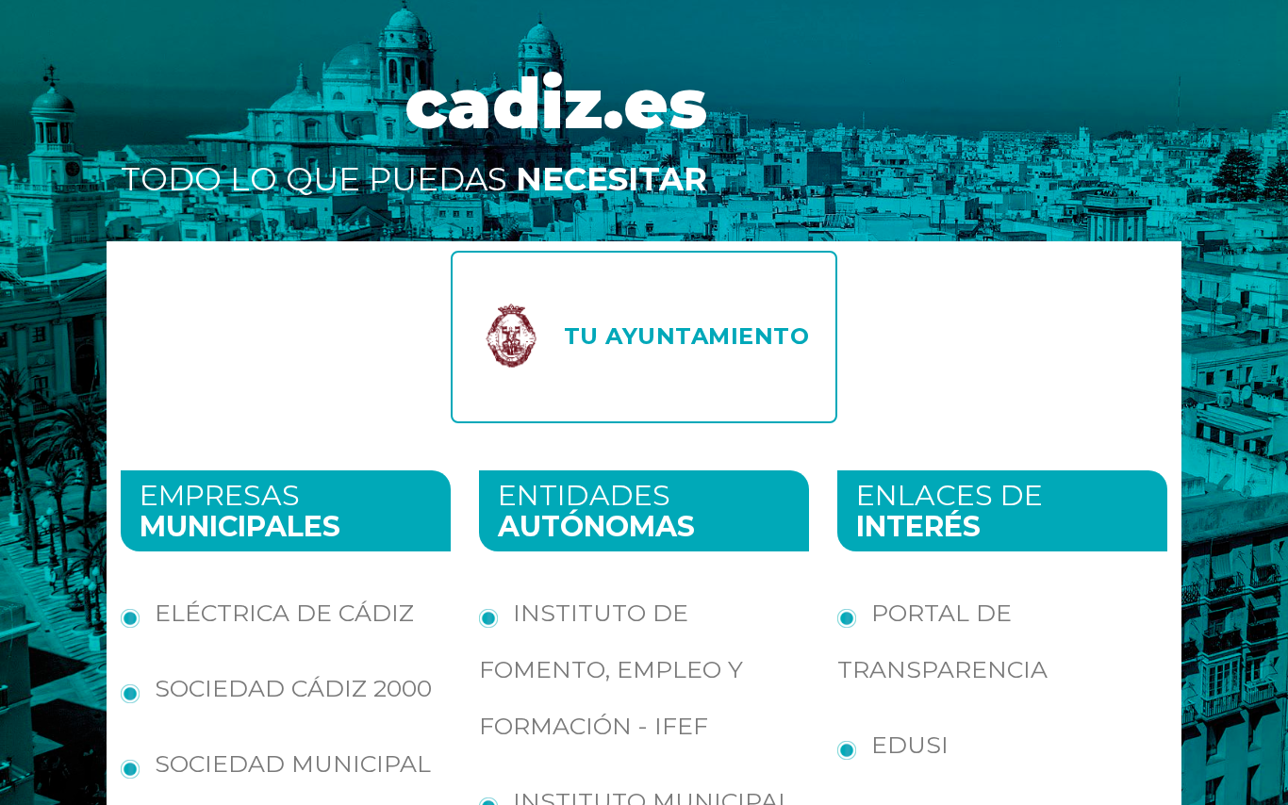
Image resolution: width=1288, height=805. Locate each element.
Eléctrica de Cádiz (284, 613)
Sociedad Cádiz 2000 (293, 688)
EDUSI (910, 745)
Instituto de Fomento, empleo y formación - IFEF (611, 669)
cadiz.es (556, 103)
